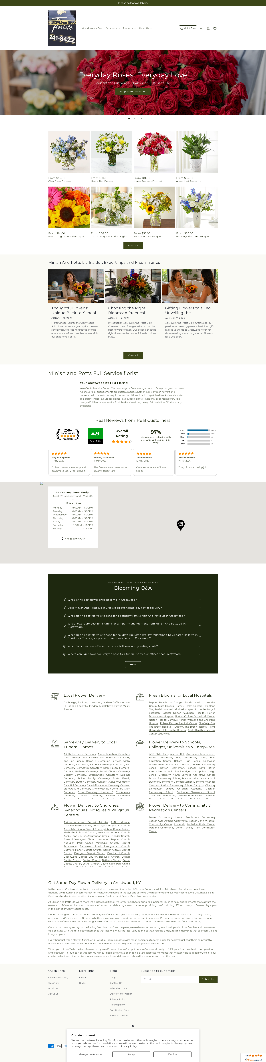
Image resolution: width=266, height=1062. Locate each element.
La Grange (70, 705)
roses (127, 939)
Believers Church (109, 856)
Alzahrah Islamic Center (77, 825)
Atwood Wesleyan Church (80, 839)
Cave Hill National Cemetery (103, 785)
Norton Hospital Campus (163, 719)
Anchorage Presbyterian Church (111, 825)
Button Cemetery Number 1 (92, 781)
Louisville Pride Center (201, 824)
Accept (131, 1054)
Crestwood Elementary (162, 795)
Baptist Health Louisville (200, 702)
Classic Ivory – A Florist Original (109, 236)
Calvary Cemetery (119, 781)
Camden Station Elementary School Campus (176, 785)
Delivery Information (121, 993)
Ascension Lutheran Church (113, 832)
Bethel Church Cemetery (114, 771)
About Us (53, 993)
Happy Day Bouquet (102, 181)
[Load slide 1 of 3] (124, 118)
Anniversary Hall (170, 757)
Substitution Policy (120, 1010)
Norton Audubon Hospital (189, 712)
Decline (172, 1054)
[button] (112, 28)
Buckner (82, 702)
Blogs (82, 983)
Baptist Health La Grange (165, 702)
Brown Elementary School (164, 778)
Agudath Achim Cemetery (114, 754)
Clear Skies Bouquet (60, 181)
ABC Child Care (158, 754)
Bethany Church (111, 860)
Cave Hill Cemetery (75, 785)
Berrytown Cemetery (89, 767)
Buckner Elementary (161, 781)
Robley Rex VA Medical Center (178, 723)
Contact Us (116, 983)
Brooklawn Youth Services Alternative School (187, 774)
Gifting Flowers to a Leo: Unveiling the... (188, 310)
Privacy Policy (129, 1046)
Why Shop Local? (119, 988)
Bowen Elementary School (178, 767)
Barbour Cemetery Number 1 (107, 764)
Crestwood (95, 702)
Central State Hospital (162, 705)
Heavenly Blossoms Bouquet (193, 236)
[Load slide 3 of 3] (133, 118)
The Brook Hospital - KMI (200, 726)
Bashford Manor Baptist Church (83, 849)
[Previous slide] (117, 118)
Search (83, 977)
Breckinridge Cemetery (103, 774)
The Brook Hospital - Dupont (166, 726)
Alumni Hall (177, 754)
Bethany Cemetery (86, 771)
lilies (163, 939)
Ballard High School (187, 760)
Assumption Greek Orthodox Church (108, 835)
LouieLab (179, 824)
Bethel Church (91, 863)
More (133, 664)
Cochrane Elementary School (196, 792)
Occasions (53, 983)
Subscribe (208, 979)
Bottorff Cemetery (75, 774)
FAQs (113, 977)
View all (133, 245)
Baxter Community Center (166, 817)
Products (53, 988)
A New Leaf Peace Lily (189, 181)
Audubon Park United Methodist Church (91, 842)
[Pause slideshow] (149, 118)
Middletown (106, 705)
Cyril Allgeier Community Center (177, 820)
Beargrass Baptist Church (89, 853)
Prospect (69, 709)
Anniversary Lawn (195, 757)
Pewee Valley (122, 705)
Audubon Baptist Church (114, 839)
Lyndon (93, 705)
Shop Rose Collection (133, 91)
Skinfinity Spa (207, 723)
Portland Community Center (166, 827)
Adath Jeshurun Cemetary (80, 754)
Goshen (107, 702)
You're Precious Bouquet (148, 181)
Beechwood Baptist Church (80, 856)
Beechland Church (118, 853)
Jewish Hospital (164, 709)
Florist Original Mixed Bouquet (66, 236)
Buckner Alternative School (198, 778)
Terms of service (118, 1015)
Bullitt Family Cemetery (94, 778)
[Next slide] (141, 118)
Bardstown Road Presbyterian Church (105, 846)
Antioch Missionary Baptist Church (83, 829)
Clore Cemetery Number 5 (95, 792)
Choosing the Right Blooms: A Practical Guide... (126, 310)
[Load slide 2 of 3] (129, 118)
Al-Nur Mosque (120, 822)
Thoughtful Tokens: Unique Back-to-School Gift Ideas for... (73, 310)
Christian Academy (189, 788)
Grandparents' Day (58, 977)
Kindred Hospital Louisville (190, 709)
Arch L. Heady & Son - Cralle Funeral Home (88, 757)
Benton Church (92, 860)
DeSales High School (190, 795)
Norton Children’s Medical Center (195, 716)
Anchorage (70, 702)
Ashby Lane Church (75, 835)
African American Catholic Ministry (86, 822)
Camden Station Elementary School (194, 781)
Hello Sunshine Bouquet (148, 236)
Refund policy (117, 1004)
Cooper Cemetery (90, 795)
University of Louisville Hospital (167, 730)
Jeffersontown (121, 702)
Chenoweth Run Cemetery (107, 788)
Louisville (82, 705)
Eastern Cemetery (118, 795)
